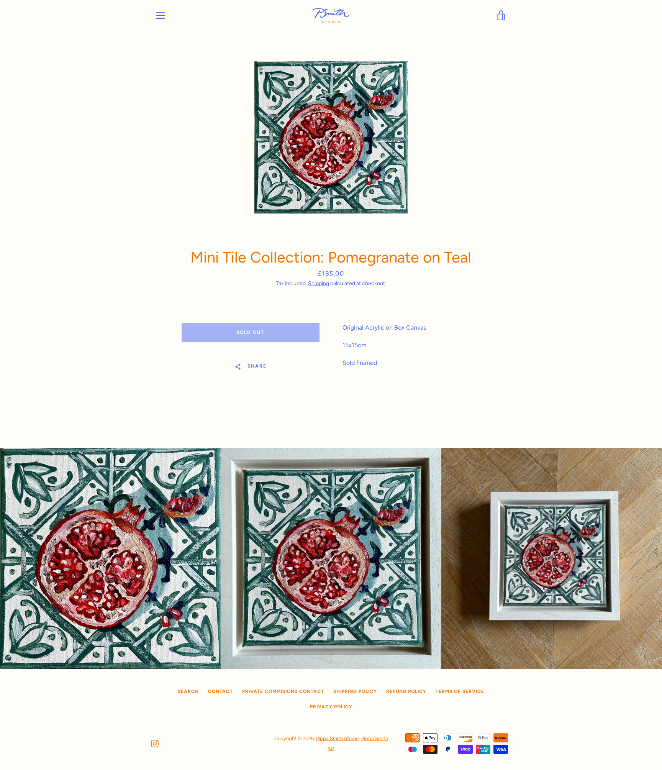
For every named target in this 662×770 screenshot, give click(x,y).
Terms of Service (460, 691)
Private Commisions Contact (283, 691)
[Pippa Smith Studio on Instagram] (155, 743)
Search (188, 691)
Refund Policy (406, 691)
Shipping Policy (355, 691)
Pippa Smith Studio (337, 738)
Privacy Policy (331, 706)
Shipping (318, 283)
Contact (220, 691)
